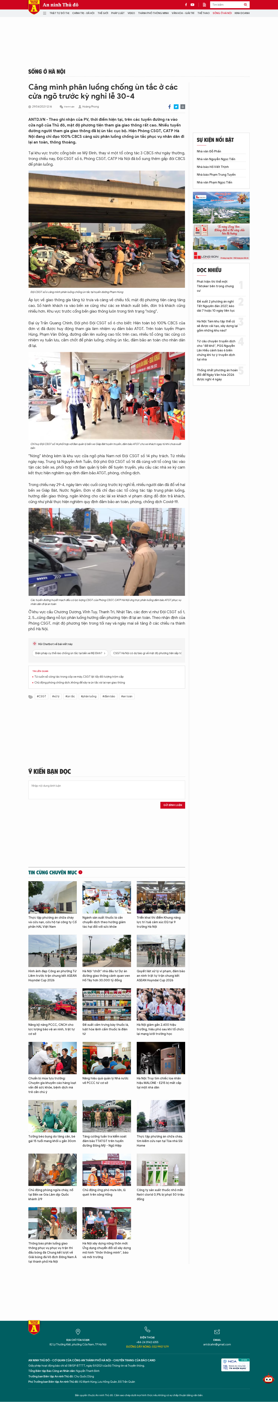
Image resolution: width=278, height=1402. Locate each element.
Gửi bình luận (172, 805)
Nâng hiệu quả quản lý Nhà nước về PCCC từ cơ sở (105, 1081)
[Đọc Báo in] (206, 5)
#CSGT (41, 696)
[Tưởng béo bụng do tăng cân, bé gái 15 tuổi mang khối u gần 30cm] (52, 1116)
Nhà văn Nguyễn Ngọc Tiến (216, 159)
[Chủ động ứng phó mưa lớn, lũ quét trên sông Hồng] (106, 1170)
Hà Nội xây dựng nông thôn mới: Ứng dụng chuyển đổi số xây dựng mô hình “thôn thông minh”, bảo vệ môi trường (106, 1250)
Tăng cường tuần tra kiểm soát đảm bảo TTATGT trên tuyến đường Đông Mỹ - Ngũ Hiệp (104, 1141)
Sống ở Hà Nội (222, 13)
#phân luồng (88, 696)
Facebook (169, 106)
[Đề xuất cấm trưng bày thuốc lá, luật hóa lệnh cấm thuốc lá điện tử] (106, 1004)
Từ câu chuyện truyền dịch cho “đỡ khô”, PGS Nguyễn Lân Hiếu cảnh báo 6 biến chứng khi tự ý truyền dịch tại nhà (216, 350)
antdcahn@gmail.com (217, 1344)
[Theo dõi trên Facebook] (187, 4)
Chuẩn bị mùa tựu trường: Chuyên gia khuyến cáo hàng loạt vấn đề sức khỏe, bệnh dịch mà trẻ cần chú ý (52, 1085)
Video (131, 13)
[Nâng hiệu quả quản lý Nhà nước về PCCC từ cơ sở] (106, 1058)
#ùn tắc (70, 696)
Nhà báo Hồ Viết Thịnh (213, 167)
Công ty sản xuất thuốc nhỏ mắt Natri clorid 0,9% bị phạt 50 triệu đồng (160, 1194)
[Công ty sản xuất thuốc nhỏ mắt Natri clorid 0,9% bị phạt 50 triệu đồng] (161, 1170)
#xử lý (55, 696)
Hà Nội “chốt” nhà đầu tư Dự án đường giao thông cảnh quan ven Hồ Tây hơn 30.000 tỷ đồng (106, 975)
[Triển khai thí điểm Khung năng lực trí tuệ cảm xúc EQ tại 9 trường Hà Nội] (161, 897)
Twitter (176, 106)
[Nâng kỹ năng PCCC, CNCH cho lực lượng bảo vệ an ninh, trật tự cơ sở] (52, 1004)
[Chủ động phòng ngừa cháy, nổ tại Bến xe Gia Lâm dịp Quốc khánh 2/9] (52, 1170)
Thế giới (103, 13)
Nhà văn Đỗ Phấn (209, 151)
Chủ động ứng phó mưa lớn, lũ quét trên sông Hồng (104, 1192)
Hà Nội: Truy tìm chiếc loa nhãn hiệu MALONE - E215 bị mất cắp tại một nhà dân (159, 1083)
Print (182, 106)
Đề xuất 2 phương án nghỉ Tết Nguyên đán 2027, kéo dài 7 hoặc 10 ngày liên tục (216, 306)
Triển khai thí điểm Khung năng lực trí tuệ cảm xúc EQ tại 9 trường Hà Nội (159, 922)
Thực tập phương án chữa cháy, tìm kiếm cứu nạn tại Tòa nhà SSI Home (160, 1141)
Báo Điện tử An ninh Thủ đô (34, 7)
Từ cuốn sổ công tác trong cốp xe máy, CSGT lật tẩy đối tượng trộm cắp (79, 676)
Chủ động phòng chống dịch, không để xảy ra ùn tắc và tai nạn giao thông (79, 682)
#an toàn (126, 696)
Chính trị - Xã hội (83, 13)
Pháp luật (118, 13)
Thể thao (203, 13)
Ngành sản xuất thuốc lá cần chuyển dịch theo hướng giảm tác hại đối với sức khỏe (104, 922)
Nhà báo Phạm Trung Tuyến (216, 175)
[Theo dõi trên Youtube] (192, 4)
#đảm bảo (109, 696)
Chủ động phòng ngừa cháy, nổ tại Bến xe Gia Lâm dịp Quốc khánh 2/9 (50, 1194)
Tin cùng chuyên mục (52, 872)
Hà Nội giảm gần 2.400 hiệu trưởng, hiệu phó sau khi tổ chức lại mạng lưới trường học (160, 1029)
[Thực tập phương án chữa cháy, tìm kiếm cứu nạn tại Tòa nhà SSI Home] (161, 1116)
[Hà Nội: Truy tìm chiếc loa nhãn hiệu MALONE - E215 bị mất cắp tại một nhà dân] (161, 1058)
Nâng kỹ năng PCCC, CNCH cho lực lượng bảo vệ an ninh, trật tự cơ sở (51, 1029)
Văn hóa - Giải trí (183, 13)
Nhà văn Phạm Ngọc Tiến (214, 182)
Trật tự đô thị (59, 13)
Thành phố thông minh (153, 13)
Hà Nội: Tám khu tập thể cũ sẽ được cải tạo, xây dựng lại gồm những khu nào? (217, 326)
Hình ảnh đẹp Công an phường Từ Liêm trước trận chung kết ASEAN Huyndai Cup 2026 (52, 975)
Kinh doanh (242, 13)
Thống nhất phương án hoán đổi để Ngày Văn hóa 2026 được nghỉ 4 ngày (217, 374)
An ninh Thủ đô (60, 4)
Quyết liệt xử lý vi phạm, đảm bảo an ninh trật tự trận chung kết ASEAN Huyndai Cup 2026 (161, 975)
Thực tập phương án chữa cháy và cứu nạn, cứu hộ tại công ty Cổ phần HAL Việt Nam (52, 922)
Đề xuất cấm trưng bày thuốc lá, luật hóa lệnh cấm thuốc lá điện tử (105, 1029)
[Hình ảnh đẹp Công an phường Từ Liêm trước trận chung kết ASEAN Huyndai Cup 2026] (52, 951)
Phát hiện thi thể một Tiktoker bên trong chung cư (215, 286)
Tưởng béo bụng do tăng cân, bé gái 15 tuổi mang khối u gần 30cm (52, 1139)
